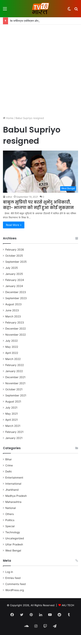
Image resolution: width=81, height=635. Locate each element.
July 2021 (11, 407)
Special (10, 526)
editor (9, 196)
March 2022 (13, 359)
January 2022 (14, 371)
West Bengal (13, 550)
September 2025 (16, 261)
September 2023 (16, 298)
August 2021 (13, 401)
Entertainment (14, 477)
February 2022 (14, 365)
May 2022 (11, 346)
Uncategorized (14, 538)
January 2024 (14, 286)
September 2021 (15, 395)
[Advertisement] (40, 70)
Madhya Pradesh (16, 495)
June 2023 (12, 310)
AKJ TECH (68, 605)
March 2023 (13, 316)
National (10, 508)
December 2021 (15, 377)
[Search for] (76, 10)
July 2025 (11, 267)
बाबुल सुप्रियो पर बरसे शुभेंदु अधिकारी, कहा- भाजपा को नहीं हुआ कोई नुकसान (38, 204)
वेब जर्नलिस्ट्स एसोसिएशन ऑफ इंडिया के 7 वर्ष (31, 20)
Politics (9, 520)
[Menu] (5, 10)
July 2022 (11, 340)
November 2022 (15, 334)
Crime (9, 465)
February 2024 (14, 280)
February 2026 (14, 249)
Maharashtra (13, 501)
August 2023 (13, 304)
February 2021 (14, 431)
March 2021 (12, 425)
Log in (9, 571)
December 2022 (15, 328)
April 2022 (11, 352)
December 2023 (15, 292)
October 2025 (14, 255)
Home (9, 118)
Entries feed (12, 578)
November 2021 (15, 383)
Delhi (8, 471)
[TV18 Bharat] (40, 9)
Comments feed (15, 584)
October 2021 (13, 389)
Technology (12, 532)
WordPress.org (14, 590)
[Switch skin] (69, 10)
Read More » (13, 224)
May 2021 (11, 413)
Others (9, 514)
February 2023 (14, 322)
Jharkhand (11, 489)
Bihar (8, 459)
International (13, 483)
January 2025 (14, 273)
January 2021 (13, 438)
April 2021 (11, 419)
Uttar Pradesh (14, 544)
